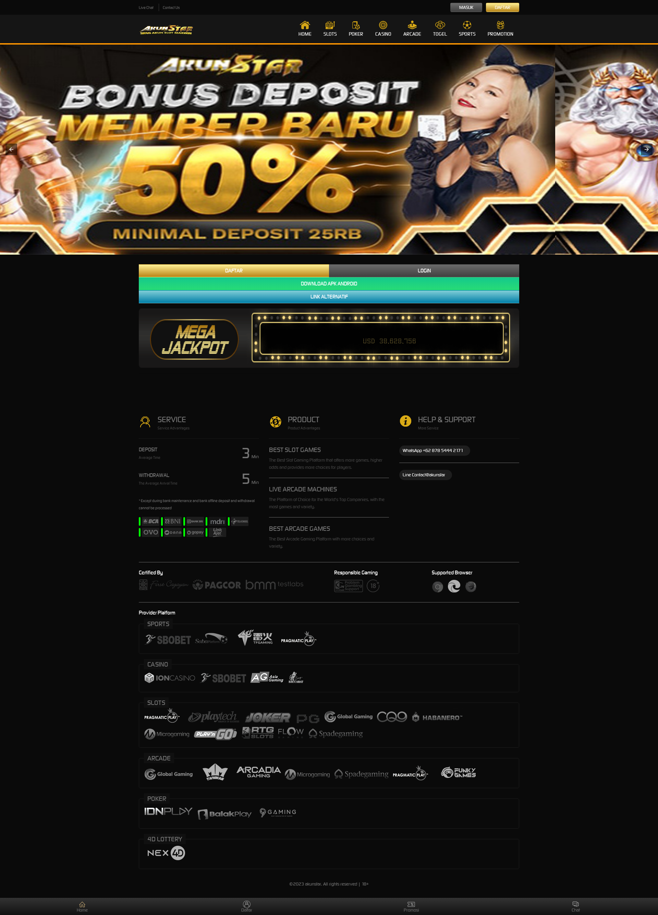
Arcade (412, 34)
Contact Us (171, 7)
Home (305, 34)
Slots (330, 34)
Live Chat (146, 7)
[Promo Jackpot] (329, 150)
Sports (467, 34)
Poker (356, 34)
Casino (383, 34)
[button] (11, 149)
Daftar (502, 7)
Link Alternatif (329, 296)
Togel (440, 34)
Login (424, 270)
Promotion (500, 34)
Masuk (466, 7)
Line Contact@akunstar (424, 475)
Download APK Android (329, 283)
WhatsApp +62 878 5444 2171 (433, 450)
